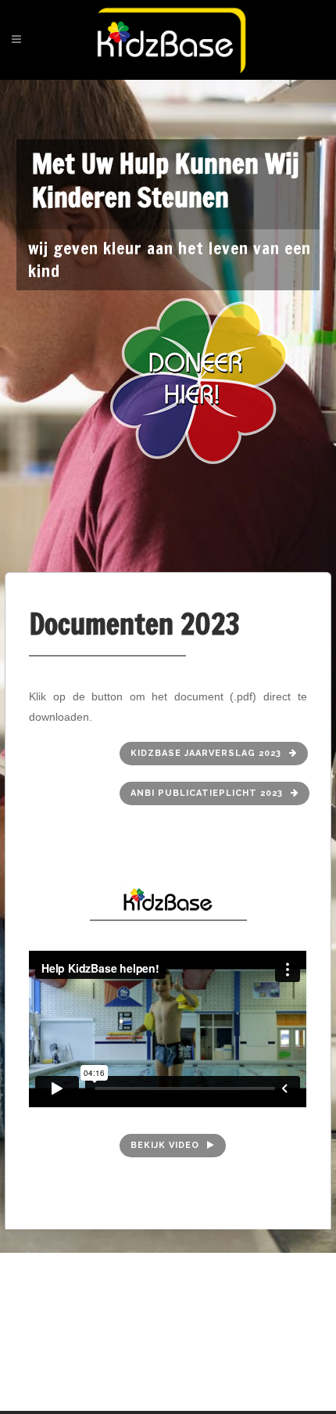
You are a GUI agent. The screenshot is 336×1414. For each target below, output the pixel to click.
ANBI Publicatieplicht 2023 (206, 793)
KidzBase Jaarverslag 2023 (205, 753)
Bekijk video (164, 1145)
